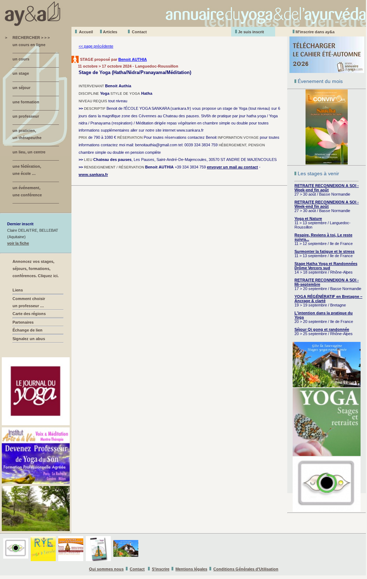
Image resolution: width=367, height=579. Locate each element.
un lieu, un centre (29, 152)
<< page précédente (96, 46)
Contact (139, 32)
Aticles (110, 32)
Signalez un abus (29, 339)
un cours (21, 59)
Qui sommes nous (106, 569)
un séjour (21, 87)
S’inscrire (160, 569)
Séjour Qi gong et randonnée (321, 329)
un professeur (26, 116)
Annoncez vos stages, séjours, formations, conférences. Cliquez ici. (36, 268)
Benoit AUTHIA (132, 59)
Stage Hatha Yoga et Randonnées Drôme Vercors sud (325, 265)
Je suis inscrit (251, 32)
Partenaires (23, 322)
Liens (18, 290)
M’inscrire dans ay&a (315, 32)
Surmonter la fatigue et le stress (324, 251)
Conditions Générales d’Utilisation (245, 569)
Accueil (86, 32)
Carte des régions (29, 313)
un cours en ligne (29, 45)
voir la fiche (18, 243)
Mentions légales (191, 569)
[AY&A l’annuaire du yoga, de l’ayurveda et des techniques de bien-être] (183, 25)
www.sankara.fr (93, 174)
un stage (21, 73)
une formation (26, 102)
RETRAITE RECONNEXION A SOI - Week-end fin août (326, 187)
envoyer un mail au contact (232, 167)
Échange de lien (28, 330)
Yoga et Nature (308, 218)
